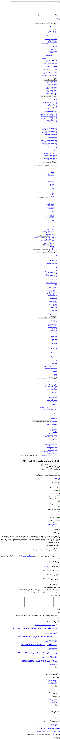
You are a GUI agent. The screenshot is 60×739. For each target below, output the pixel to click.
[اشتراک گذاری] (56, 737)
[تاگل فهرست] (59, 19)
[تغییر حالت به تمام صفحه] (57, 737)
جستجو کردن (56, 14)
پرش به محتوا (56, 0)
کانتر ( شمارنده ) (53, 343)
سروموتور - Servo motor (51, 55)
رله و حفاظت (53, 455)
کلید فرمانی (54, 392)
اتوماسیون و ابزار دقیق (52, 424)
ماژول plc (55, 46)
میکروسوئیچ (54, 381)
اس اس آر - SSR (53, 352)
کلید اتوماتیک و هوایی (52, 137)
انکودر (52, 226)
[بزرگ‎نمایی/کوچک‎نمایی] (59, 737)
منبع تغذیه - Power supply (51, 66)
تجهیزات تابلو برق (53, 413)
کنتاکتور (55, 99)
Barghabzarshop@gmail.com (50, 728)
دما (53, 188)
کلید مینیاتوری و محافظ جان (51, 111)
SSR (45, 455)
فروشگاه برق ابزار (28, 556)
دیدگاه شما (57, 606)
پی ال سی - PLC (53, 26)
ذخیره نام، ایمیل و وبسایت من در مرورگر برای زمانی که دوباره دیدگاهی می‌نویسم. (37, 615)
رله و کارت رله (54, 320)
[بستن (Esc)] (54, 737)
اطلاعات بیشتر (53, 631)
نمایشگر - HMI (52, 35)
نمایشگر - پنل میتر (53, 287)
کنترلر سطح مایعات (53, 279)
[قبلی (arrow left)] (59, 738)
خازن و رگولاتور (53, 298)
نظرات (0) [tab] (54, 525)
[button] (57, 472)
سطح (52, 178)
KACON (46, 566)
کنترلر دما (55, 255)
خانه (59, 455)
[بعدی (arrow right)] (57, 738)
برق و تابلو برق (54, 439)
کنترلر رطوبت (54, 267)
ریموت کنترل (54, 404)
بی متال (55, 150)
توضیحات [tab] (54, 522)
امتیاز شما (57, 595)
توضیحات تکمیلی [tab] (52, 524)
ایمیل (58, 612)
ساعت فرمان (54, 363)
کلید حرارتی (54, 125)
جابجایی (52, 200)
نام (59, 609)
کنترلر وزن (54, 310)
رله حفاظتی (54, 371)
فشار (53, 168)
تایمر (56, 333)
